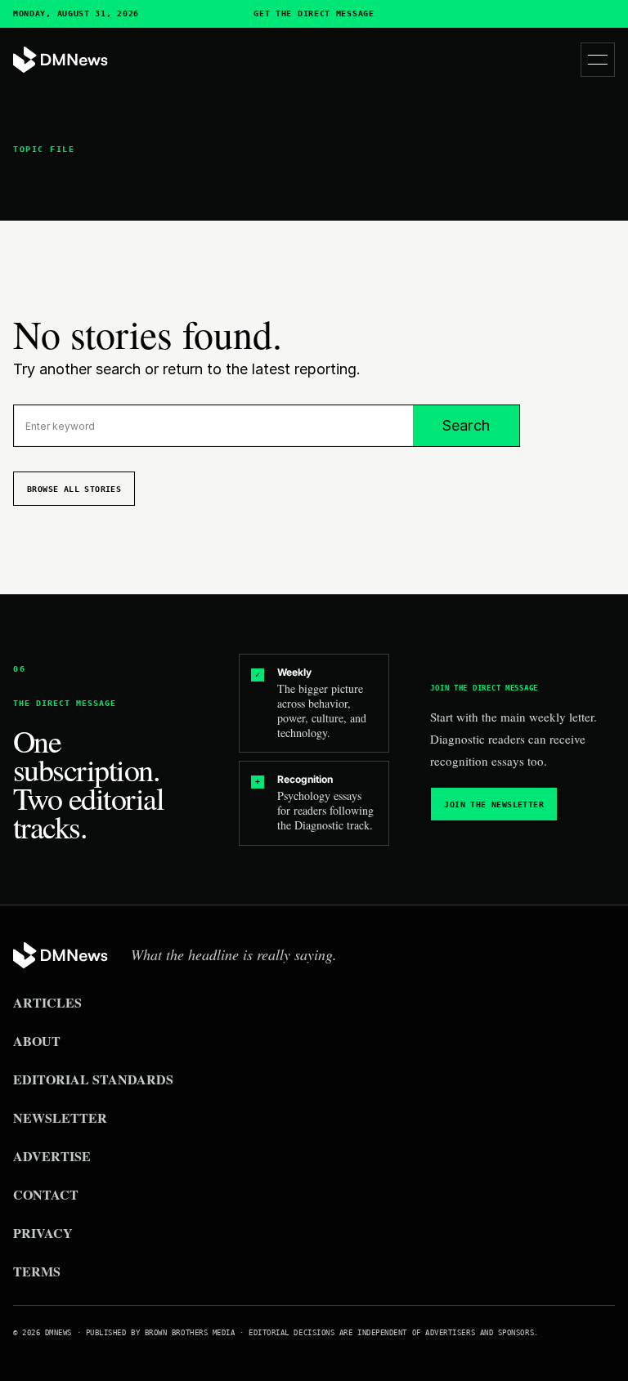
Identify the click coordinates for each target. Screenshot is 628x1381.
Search (466, 425)
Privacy (43, 1232)
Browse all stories (74, 489)
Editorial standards (93, 1079)
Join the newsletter (494, 804)
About (37, 1040)
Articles (47, 1002)
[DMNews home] (60, 60)
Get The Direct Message (313, 14)
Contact (45, 1194)
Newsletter (60, 1117)
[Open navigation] (598, 59)
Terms (37, 1271)
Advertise (52, 1155)
